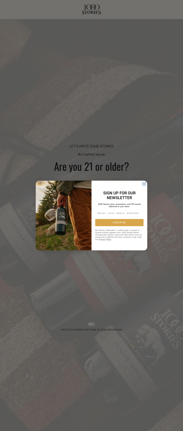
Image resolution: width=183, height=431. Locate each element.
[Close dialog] (144, 184)
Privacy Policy (105, 239)
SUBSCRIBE (119, 222)
